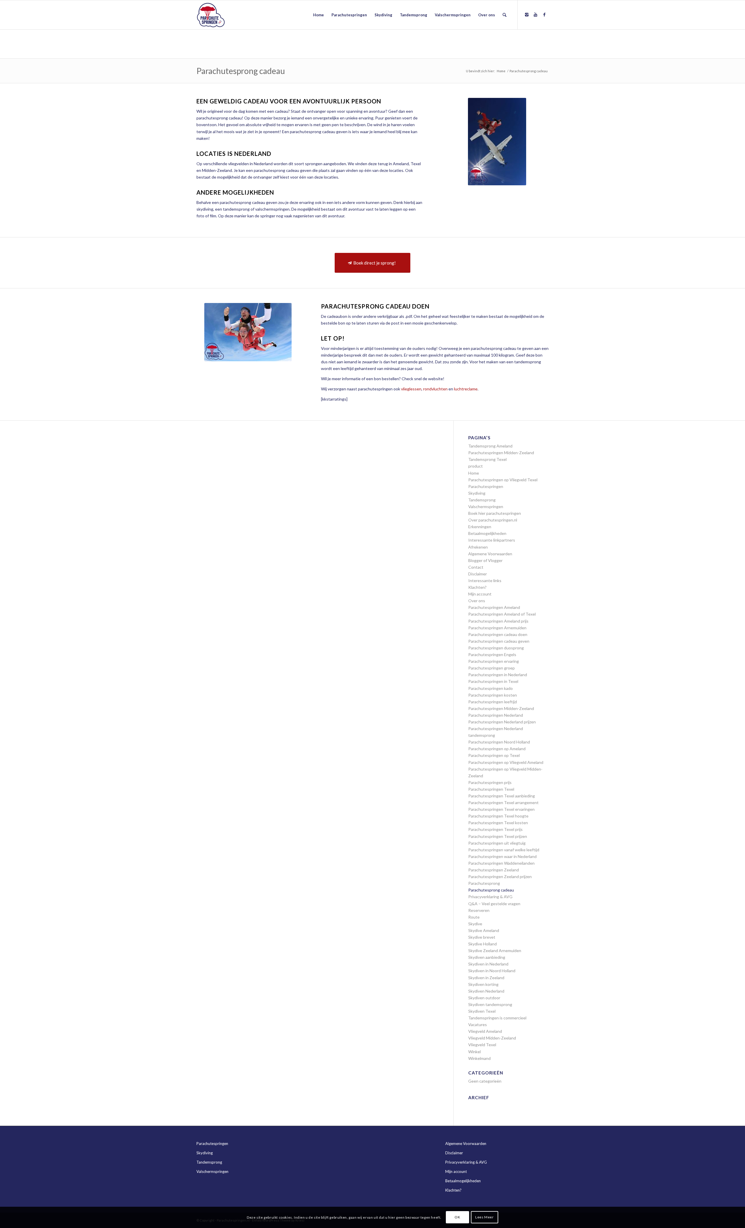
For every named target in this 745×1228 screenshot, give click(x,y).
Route (474, 917)
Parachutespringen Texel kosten (498, 822)
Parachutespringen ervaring (493, 661)
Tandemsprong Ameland (490, 445)
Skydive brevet (481, 937)
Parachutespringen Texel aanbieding (501, 795)
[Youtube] (535, 14)
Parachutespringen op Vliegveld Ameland (505, 762)
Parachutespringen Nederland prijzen (502, 721)
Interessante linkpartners (491, 540)
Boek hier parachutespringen (494, 513)
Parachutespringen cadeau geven (498, 641)
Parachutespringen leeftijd (492, 701)
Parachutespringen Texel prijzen (497, 836)
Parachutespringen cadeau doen (497, 634)
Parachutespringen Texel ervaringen (501, 809)
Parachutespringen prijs (490, 782)
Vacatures (477, 1024)
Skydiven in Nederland (488, 963)
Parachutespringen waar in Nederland (502, 856)
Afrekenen (478, 547)
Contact (475, 567)
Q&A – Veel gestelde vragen (494, 903)
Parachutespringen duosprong (496, 647)
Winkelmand (479, 1058)
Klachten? (477, 587)
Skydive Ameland (483, 930)
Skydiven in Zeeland (486, 977)
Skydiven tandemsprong (490, 1004)
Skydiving (476, 493)
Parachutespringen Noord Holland (499, 741)
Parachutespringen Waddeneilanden (501, 863)
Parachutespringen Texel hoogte (498, 815)
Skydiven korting (483, 984)
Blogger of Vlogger (485, 560)
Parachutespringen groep (491, 667)
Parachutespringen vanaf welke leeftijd (503, 849)
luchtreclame (466, 388)
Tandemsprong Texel (487, 459)
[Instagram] (526, 14)
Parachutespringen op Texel (494, 755)
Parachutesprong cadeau (240, 71)
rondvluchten (435, 388)
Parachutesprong (484, 883)
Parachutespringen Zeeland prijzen (500, 876)
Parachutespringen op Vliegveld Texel (503, 479)
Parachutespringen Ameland (494, 607)
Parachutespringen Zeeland (493, 869)
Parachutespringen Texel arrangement (503, 802)
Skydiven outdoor (484, 997)
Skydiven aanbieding (486, 957)
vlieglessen (411, 388)
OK (457, 1217)
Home (501, 71)
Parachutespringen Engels (492, 654)
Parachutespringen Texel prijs (495, 829)
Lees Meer (484, 1217)
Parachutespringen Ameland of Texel (502, 614)
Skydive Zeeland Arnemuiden (494, 950)
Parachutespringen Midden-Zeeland (501, 452)
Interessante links (484, 580)
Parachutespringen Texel (491, 789)
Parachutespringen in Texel (493, 681)
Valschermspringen (485, 506)
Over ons (476, 600)
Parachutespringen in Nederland (497, 674)
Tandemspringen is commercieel (497, 1017)
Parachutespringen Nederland (495, 715)
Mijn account (480, 593)
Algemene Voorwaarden (490, 553)
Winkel (474, 1051)
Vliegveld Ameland (485, 1031)
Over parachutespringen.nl (492, 519)
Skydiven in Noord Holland (491, 970)
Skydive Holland (482, 943)
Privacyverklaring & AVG (490, 896)
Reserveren (478, 910)
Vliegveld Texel (482, 1044)
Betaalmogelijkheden (487, 533)
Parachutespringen (485, 486)
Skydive (475, 923)
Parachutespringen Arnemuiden (497, 627)
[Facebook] (544, 14)
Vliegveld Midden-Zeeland (492, 1037)
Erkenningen (479, 526)
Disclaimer (477, 573)
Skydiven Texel (482, 1011)
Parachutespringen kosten (492, 695)
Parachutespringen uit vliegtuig (497, 843)
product (475, 466)
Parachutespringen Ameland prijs (498, 621)
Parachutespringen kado (490, 688)
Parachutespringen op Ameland (497, 748)
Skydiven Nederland (486, 991)
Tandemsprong (482, 499)
